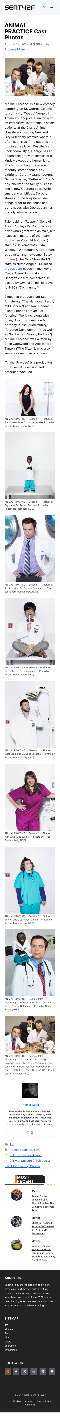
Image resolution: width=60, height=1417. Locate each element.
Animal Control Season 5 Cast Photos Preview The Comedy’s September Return (43, 1203)
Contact (29, 1401)
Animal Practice (21, 1150)
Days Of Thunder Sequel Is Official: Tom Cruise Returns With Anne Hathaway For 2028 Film (43, 1253)
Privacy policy (43, 1401)
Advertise (30, 1404)
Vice (7, 1337)
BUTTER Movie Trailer (26, 1155)
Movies (9, 1329)
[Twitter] (27, 1132)
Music (8, 1341)
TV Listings (11, 1349)
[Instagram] (32, 1132)
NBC (37, 1150)
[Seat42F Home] (8, 1371)
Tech (7, 1333)
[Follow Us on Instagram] (33, 1371)
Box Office (10, 1345)
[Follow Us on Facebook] (16, 1371)
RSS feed (17, 1401)
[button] (44, 7)
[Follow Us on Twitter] (24, 1371)
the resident (13, 268)
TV (12, 1144)
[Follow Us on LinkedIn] (43, 1371)
